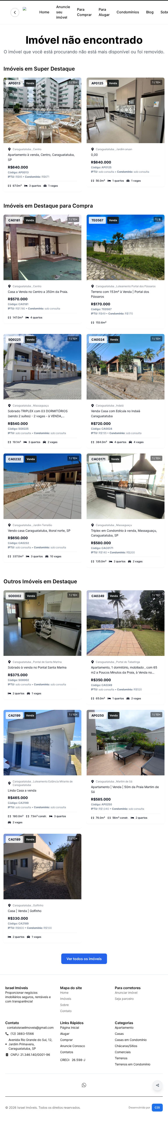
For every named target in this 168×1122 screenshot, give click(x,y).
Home (44, 12)
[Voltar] (14, 12)
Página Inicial (69, 1027)
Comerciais (123, 1052)
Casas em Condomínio (131, 1040)
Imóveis (65, 998)
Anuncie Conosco (72, 1046)
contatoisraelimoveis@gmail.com (30, 1027)
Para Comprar (84, 12)
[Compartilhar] (157, 1085)
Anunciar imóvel (126, 992)
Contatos (66, 1052)
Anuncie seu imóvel (63, 12)
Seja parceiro (124, 998)
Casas (119, 1033)
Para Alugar (104, 12)
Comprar (66, 1040)
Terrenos (121, 1058)
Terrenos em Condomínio (132, 1064)
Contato (66, 1011)
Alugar (64, 1033)
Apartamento (124, 1027)
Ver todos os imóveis (84, 959)
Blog (150, 12)
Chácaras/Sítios (126, 1046)
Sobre (64, 1005)
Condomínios (128, 12)
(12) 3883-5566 (22, 1033)
